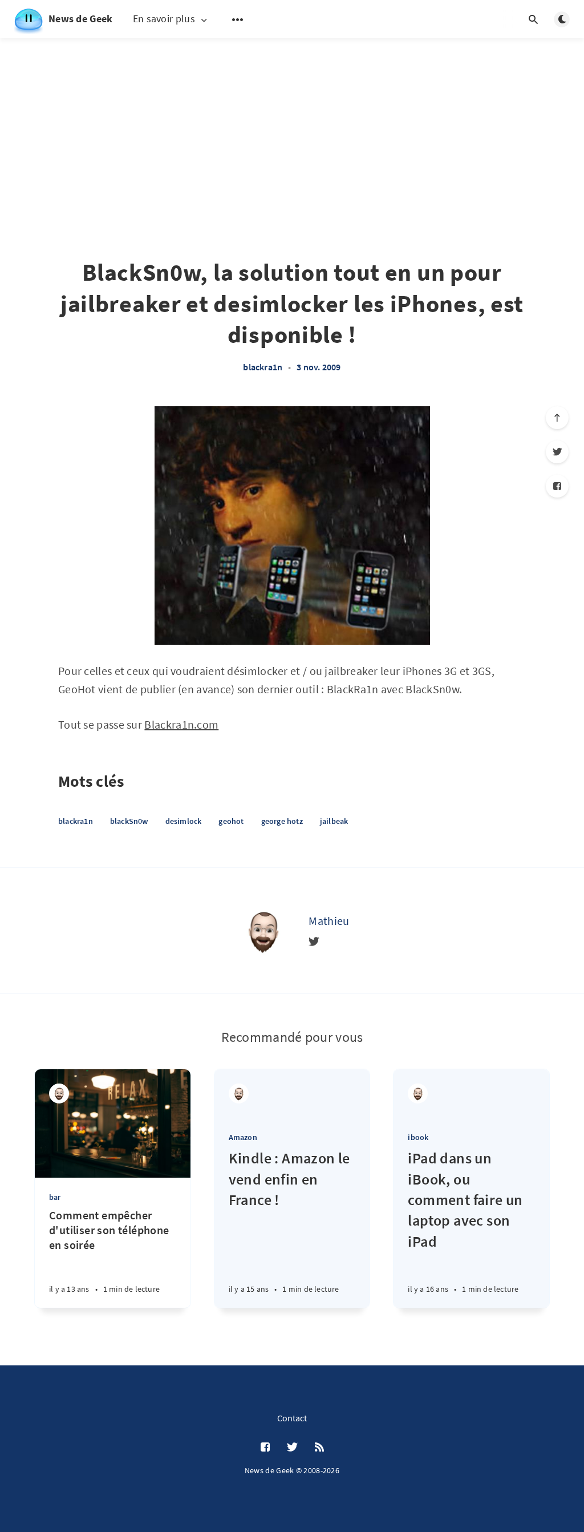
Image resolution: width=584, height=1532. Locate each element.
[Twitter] (557, 451)
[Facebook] (557, 486)
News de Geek (80, 18)
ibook (418, 1137)
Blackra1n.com (181, 724)
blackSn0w (129, 821)
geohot (231, 821)
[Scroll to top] (557, 417)
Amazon (243, 1137)
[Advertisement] (292, 120)
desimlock (183, 821)
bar (55, 1197)
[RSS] (319, 1447)
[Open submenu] (238, 19)
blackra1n (262, 367)
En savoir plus (164, 19)
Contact (292, 1418)
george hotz (282, 821)
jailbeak (334, 821)
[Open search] (533, 19)
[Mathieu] (262, 930)
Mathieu (329, 920)
